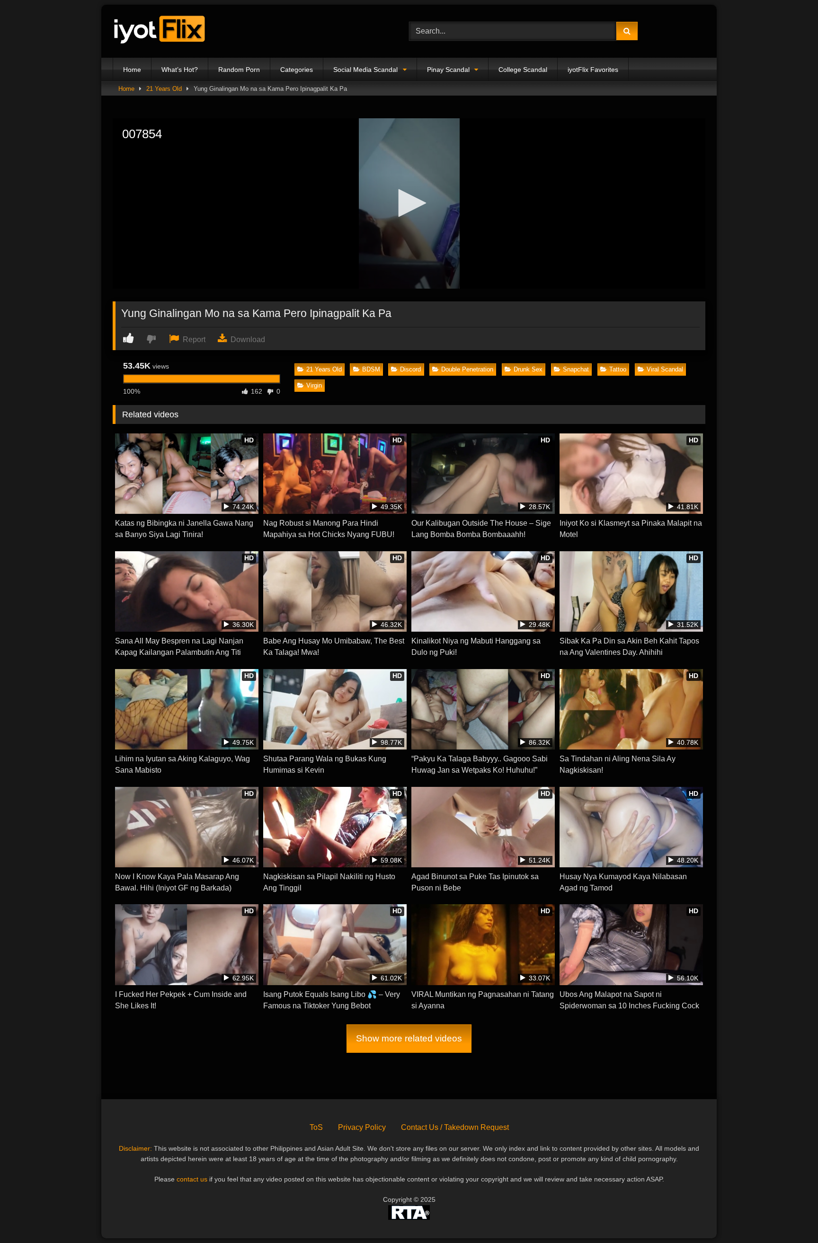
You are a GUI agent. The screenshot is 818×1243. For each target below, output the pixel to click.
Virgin (314, 385)
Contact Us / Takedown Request (455, 1127)
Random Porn (239, 69)
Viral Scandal (665, 369)
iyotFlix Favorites (593, 69)
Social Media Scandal (365, 69)
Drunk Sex (528, 369)
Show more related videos (409, 1038)
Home (132, 69)
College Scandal (522, 69)
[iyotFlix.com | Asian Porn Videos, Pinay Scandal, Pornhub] (160, 31)
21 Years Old (164, 88)
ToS (316, 1127)
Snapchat (576, 369)
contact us (192, 1179)
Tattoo (617, 369)
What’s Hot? (179, 69)
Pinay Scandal (448, 69)
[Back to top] (788, 1215)
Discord (410, 369)
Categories (296, 69)
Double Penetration (467, 369)
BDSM (371, 369)
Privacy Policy (362, 1127)
